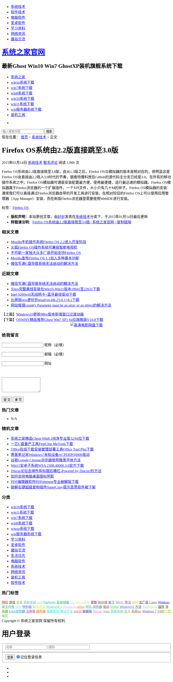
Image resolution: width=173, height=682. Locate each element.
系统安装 (29, 602)
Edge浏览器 (17, 611)
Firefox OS (21, 208)
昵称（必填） (55, 345)
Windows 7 (149, 611)
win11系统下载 (22, 104)
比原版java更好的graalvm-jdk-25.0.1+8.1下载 (45, 300)
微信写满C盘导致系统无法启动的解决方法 (44, 263)
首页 (24, 137)
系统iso (136, 611)
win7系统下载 (21, 88)
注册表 (30, 611)
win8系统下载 (21, 93)
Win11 (120, 602)
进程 (135, 602)
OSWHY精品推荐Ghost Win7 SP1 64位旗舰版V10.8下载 (59, 320)
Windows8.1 (54, 607)
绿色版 (41, 611)
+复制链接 (122, 222)
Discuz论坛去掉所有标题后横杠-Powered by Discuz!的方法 (56, 471)
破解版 (87, 611)
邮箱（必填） (55, 354)
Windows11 (127, 607)
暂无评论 (50, 163)
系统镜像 (63, 602)
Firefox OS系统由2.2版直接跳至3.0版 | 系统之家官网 (73, 222)
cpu (72, 602)
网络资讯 (18, 34)
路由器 (102, 602)
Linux (153, 602)
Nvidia (114, 607)
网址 (48, 363)
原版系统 (117, 611)
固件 (161, 607)
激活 (128, 602)
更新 (94, 602)
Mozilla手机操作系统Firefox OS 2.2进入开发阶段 (48, 242)
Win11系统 (82, 602)
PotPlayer (49, 602)
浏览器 (97, 607)
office (80, 607)
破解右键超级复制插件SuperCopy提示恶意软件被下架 (53, 487)
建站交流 (18, 39)
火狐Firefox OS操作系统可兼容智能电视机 (44, 247)
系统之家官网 (23, 52)
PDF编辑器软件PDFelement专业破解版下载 (45, 482)
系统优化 (53, 611)
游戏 (12, 602)
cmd (39, 602)
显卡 (127, 611)
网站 (88, 607)
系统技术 (18, 7)
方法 (138, 607)
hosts (106, 611)
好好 (61, 217)
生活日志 (18, 556)
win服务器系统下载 (26, 109)
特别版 (27, 607)
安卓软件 (18, 23)
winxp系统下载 (22, 82)
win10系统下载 (22, 99)
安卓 (19, 602)
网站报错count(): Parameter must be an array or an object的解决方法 (61, 305)
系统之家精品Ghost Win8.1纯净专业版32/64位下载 (50, 438)
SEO (18, 607)
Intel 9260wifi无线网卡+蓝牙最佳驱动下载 (43, 294)
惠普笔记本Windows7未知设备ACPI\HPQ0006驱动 (50, 455)
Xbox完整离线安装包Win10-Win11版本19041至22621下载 (55, 289)
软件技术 (18, 12)
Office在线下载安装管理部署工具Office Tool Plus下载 (52, 449)
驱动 (106, 607)
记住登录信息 (31, 657)
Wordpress (69, 607)
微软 (5, 602)
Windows (164, 602)
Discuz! (97, 611)
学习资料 (18, 28)
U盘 (168, 611)
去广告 (143, 602)
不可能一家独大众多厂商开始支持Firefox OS (46, 253)
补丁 (111, 602)
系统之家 (18, 77)
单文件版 (8, 607)
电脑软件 (18, 17)
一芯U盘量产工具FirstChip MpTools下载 (42, 444)
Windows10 (149, 607)
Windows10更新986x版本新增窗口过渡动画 (50, 314)
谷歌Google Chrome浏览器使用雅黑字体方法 (46, 460)
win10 (78, 611)
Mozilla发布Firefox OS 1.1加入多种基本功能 (45, 258)
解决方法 (39, 607)
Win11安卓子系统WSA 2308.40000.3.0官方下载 (47, 465)
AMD (160, 611)
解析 (5, 616)
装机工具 (18, 115)
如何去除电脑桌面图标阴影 (32, 476)
